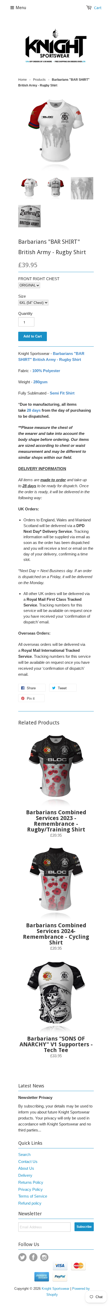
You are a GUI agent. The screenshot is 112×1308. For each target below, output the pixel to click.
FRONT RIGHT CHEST (38, 279)
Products (39, 80)
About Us (26, 1168)
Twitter (22, 1257)
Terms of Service (32, 1196)
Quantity (25, 313)
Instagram (44, 1257)
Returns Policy (30, 1182)
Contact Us (28, 1161)
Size (22, 296)
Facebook (33, 1257)
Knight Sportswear (55, 1289)
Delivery (25, 1175)
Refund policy (29, 1203)
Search (24, 1154)
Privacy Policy (30, 1189)
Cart (98, 7)
